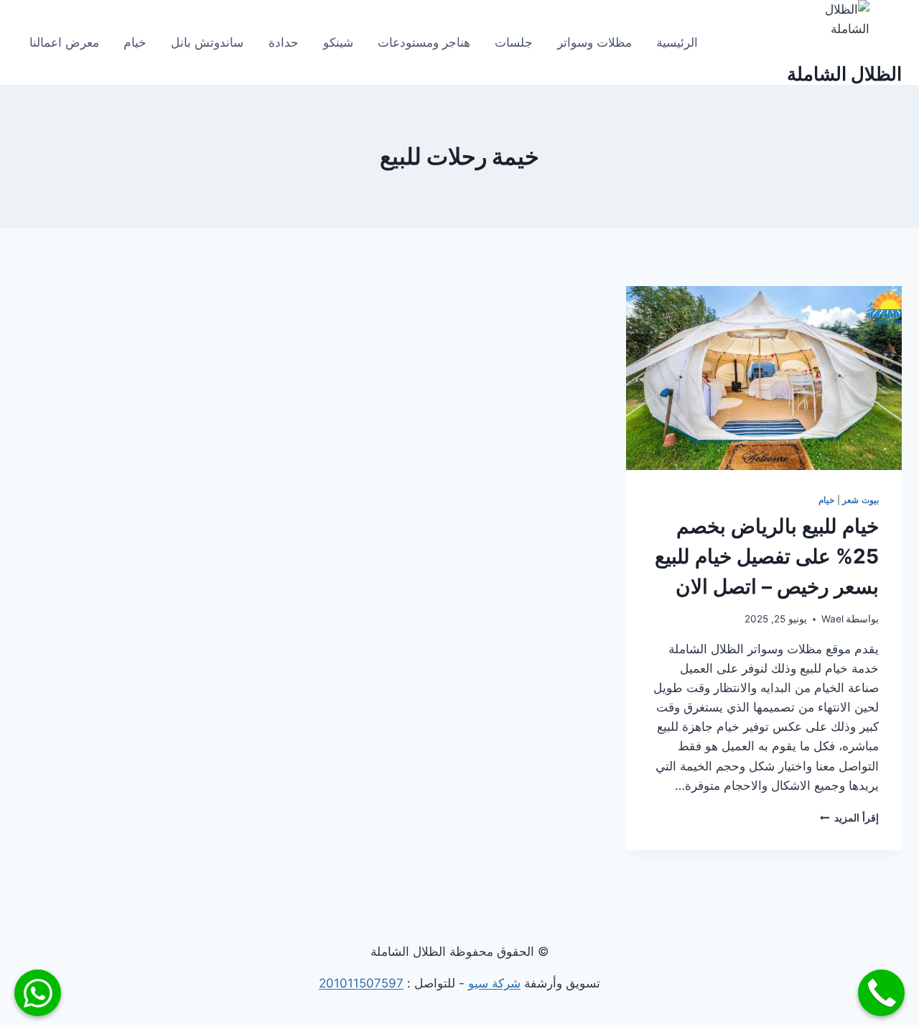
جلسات (514, 42)
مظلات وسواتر (594, 42)
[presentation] (764, 378)
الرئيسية (677, 42)
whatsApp (37, 993)
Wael (832, 619)
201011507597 (361, 983)
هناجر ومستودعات (424, 42)
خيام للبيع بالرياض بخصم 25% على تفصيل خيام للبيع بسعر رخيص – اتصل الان (767, 556)
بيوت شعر (860, 499)
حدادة (284, 42)
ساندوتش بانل (207, 42)
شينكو (338, 42)
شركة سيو (494, 983)
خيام (134, 42)
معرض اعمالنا (64, 42)
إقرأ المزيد (849, 818)
